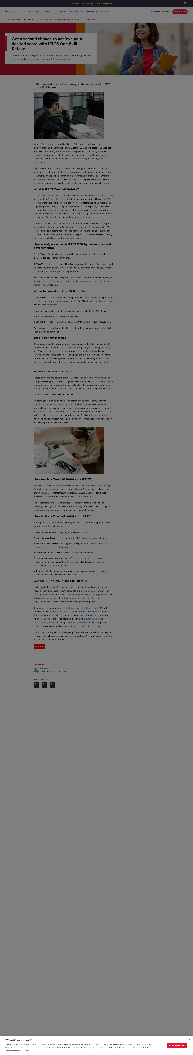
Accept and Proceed (177, 1045)
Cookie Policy (76, 1047)
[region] (96, 1045)
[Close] (189, 1039)
